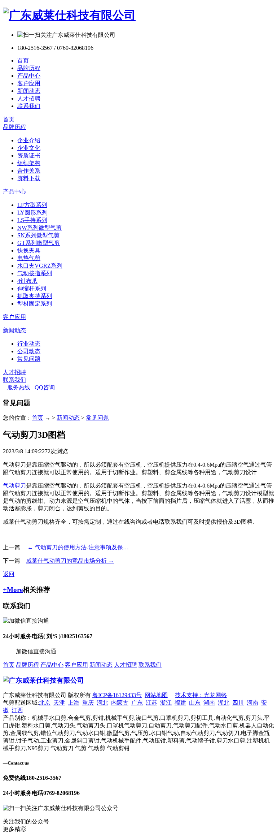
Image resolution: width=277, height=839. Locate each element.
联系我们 (28, 106)
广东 (137, 703)
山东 (195, 703)
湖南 (209, 703)
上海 (73, 703)
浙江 (166, 703)
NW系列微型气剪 (39, 228)
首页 (23, 60)
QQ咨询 (42, 387)
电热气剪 (28, 258)
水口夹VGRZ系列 (39, 266)
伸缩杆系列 (31, 288)
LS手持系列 (32, 220)
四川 (238, 703)
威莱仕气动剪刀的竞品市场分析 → (70, 561)
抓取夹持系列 (34, 296)
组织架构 (28, 163)
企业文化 (28, 148)
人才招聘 (28, 98)
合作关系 (28, 171)
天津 (59, 703)
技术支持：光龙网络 (201, 695)
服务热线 (16, 387)
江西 (17, 710)
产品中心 (28, 76)
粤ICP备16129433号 (117, 695)
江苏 (151, 703)
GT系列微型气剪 (38, 243)
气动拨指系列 (34, 273)
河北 (102, 703)
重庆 (88, 703)
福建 (180, 703)
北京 (44, 703)
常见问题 (28, 359)
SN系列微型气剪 (38, 235)
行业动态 (28, 344)
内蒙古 (119, 703)
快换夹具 (28, 250)
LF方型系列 (32, 205)
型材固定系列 (34, 303)
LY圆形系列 (32, 212)
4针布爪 (27, 281)
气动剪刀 (14, 486)
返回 (8, 574)
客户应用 (28, 83)
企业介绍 (28, 140)
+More (13, 589)
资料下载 (28, 178)
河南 (252, 703)
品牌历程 (28, 68)
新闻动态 (28, 91)
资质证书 (28, 155)
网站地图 (156, 695)
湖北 (223, 703)
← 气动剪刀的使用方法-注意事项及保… (77, 547)
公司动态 (28, 351)
